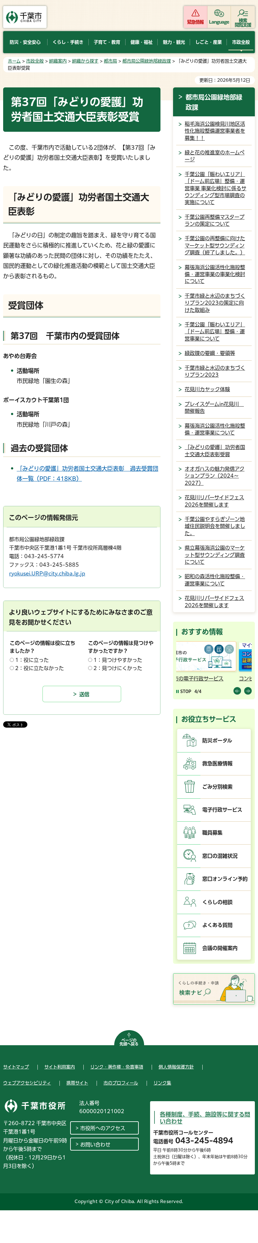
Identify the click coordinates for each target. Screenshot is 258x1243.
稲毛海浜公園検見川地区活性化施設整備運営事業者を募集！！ (215, 131)
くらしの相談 (217, 902)
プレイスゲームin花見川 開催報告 (214, 407)
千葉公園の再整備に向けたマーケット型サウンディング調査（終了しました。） (215, 245)
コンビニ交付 (193, 678)
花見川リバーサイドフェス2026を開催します (214, 501)
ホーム (14, 61)
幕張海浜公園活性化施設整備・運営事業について (215, 429)
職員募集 (212, 832)
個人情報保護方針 (176, 1067)
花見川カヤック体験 (207, 389)
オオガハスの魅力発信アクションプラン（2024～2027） (214, 476)
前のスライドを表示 (237, 691)
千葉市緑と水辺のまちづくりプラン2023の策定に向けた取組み (215, 303)
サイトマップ (16, 1067)
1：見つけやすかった (117, 660)
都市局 (110, 61)
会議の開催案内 (220, 948)
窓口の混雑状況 (220, 855)
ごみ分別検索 (217, 786)
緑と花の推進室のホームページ (214, 156)
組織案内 (58, 61)
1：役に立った (32, 660)
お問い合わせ (95, 1144)
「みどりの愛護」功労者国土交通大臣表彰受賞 (215, 451)
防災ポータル (217, 740)
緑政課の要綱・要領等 (210, 353)
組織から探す (85, 61)
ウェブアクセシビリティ (27, 1083)
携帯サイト (77, 1083)
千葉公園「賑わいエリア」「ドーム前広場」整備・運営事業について (215, 331)
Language (219, 22)
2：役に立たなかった (39, 668)
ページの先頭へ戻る (129, 1042)
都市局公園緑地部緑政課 (146, 61)
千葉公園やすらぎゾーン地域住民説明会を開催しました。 (215, 526)
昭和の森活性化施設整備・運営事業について (215, 580)
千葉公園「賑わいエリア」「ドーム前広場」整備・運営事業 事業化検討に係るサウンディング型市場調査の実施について (215, 188)
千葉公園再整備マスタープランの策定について (214, 220)
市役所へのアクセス (102, 1128)
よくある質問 (217, 925)
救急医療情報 (217, 763)
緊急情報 (195, 22)
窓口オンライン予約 (225, 878)
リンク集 (162, 1083)
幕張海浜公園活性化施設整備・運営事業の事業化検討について (215, 274)
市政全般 (35, 61)
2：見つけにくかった (117, 668)
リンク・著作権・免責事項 (116, 1067)
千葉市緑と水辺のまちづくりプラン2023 (215, 371)
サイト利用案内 (59, 1067)
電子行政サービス (222, 809)
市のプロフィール (121, 1083)
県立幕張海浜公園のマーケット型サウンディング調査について (215, 554)
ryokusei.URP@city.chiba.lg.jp (47, 573)
